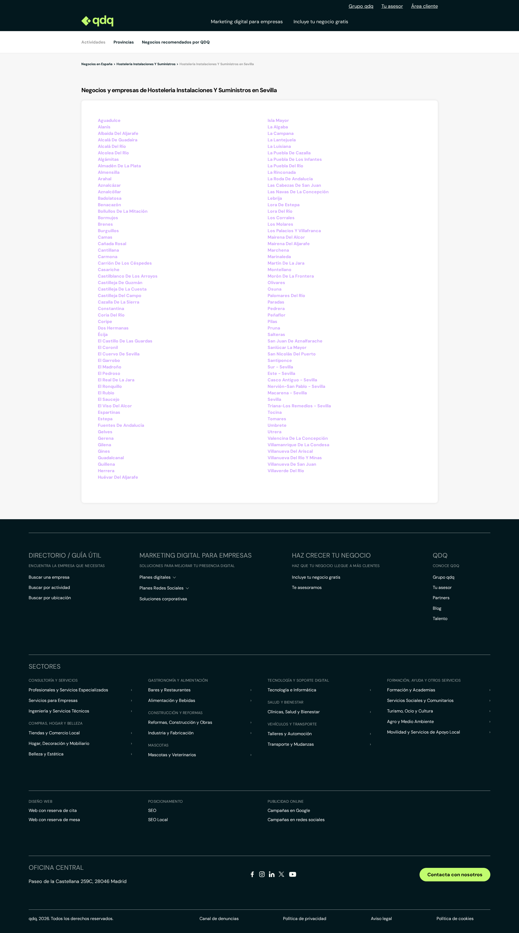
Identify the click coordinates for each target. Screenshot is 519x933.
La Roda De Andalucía (290, 179)
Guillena (106, 464)
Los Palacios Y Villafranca (294, 231)
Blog (437, 608)
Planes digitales (155, 577)
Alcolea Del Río (113, 153)
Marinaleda (279, 256)
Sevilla (274, 399)
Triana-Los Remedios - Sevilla (299, 406)
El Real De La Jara (116, 380)
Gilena (104, 445)
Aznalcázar (109, 185)
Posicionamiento (165, 801)
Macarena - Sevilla (287, 393)
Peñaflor (276, 315)
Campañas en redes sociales (296, 819)
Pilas (272, 321)
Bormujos (108, 218)
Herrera (106, 471)
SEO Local (158, 819)
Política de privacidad (304, 918)
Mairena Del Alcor (286, 237)
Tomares (277, 419)
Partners (441, 598)
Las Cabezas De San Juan (294, 185)
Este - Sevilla (281, 373)
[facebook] (252, 875)
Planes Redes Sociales (161, 588)
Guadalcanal (111, 458)
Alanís (104, 127)
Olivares (276, 282)
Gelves (105, 432)
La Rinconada (282, 172)
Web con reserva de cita (53, 810)
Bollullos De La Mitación (123, 211)
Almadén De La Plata (119, 166)
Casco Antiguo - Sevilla (292, 380)
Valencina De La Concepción (298, 438)
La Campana (281, 133)
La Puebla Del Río (285, 166)
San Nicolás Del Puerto (292, 354)
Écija (103, 334)
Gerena (106, 438)
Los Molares (280, 224)
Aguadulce (109, 120)
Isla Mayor (278, 120)
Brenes (105, 224)
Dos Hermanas (113, 328)
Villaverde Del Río (286, 471)
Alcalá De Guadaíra (117, 140)
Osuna (274, 289)
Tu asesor (392, 6)
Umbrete (277, 425)
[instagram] (262, 875)
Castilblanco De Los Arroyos (128, 276)
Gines (104, 451)
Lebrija (275, 198)
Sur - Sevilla (280, 367)
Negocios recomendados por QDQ (176, 42)
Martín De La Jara (286, 263)
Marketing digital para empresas (247, 21)
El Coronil (108, 347)
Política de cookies (455, 918)
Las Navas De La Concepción (298, 192)
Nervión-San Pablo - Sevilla (296, 386)
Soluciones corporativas (163, 599)
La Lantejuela (282, 140)
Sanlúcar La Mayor (287, 347)
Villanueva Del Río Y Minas (295, 458)
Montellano (279, 269)
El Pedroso (109, 373)
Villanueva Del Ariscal (290, 451)
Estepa (105, 419)
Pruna (274, 328)
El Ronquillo (110, 386)
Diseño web (40, 801)
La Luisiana (279, 146)
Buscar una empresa (49, 577)
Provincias (124, 42)
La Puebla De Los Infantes (295, 159)
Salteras (276, 334)
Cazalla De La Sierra (118, 302)
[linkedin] (272, 875)
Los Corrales (281, 218)
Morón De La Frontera (291, 276)
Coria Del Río (111, 315)
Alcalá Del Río (112, 146)
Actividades (93, 42)
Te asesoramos (307, 587)
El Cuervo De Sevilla (118, 354)
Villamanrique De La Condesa (298, 445)
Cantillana (108, 250)
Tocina (275, 412)
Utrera (274, 432)
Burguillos (108, 231)
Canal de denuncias (219, 918)
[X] (281, 875)
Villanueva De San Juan (292, 464)
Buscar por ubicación (50, 598)
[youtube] (292, 876)
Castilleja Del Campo (119, 295)
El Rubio (106, 393)
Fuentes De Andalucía (121, 425)
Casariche (108, 269)
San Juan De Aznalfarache (295, 341)
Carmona (107, 256)
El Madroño (109, 367)
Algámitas (108, 159)
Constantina (111, 308)
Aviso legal (381, 918)
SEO (152, 810)
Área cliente (424, 6)
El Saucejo (108, 399)
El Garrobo (109, 360)
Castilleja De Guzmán (120, 282)
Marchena (278, 250)
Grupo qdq (361, 6)
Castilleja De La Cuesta (122, 289)
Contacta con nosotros (455, 874)
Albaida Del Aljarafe (118, 133)
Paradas (276, 302)
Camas (105, 237)
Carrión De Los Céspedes (125, 263)
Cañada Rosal (112, 243)
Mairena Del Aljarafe (289, 243)
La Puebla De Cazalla (289, 153)
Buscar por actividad (49, 587)
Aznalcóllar (109, 192)
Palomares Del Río (286, 295)
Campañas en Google (289, 810)
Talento (440, 618)
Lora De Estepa (284, 205)
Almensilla (108, 172)
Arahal (104, 179)
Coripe (105, 321)
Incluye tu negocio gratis (321, 21)
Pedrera (276, 308)
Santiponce (280, 360)
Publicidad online (286, 801)
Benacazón (109, 205)
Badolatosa (109, 198)
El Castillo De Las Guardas (125, 341)
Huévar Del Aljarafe (118, 477)
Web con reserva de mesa (54, 819)
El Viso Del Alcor (115, 406)
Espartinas (109, 412)
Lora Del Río (280, 211)
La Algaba (278, 127)
